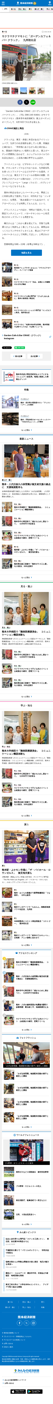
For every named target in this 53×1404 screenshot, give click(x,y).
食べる (13, 9)
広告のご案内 (8, 1347)
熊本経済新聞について (11, 1333)
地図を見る (26, 252)
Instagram (33, 1323)
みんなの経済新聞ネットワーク (26, 1371)
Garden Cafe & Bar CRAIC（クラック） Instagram (24, 337)
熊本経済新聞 (25, 3)
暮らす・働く (39, 9)
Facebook (19, 1323)
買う (30, 9)
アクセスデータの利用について (14, 1340)
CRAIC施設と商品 (15, 128)
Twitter (26, 1323)
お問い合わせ (8, 1343)
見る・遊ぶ (22, 9)
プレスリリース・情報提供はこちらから (18, 1336)
